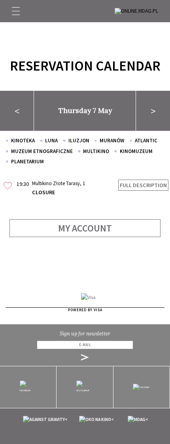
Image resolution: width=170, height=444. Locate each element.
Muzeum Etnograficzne (42, 151)
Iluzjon (78, 140)
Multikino (96, 151)
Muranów (112, 140)
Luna (51, 140)
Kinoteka (23, 140)
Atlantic (146, 140)
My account (85, 228)
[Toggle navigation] (16, 11)
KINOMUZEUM (136, 151)
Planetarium (27, 161)
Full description (143, 185)
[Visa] (88, 297)
